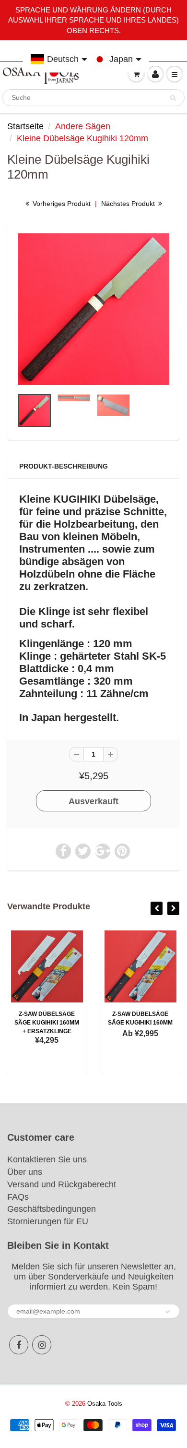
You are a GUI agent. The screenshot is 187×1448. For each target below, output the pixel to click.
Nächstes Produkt (129, 203)
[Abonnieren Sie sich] (167, 1311)
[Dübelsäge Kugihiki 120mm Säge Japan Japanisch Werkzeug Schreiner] (93, 309)
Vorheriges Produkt (61, 203)
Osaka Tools (104, 1403)
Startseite (25, 126)
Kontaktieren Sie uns (47, 1159)
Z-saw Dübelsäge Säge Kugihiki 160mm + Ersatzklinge (46, 1023)
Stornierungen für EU (47, 1221)
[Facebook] (18, 1344)
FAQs (18, 1197)
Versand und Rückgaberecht (61, 1184)
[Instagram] (41, 1344)
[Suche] (173, 98)
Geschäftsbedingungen (51, 1209)
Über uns (24, 1172)
